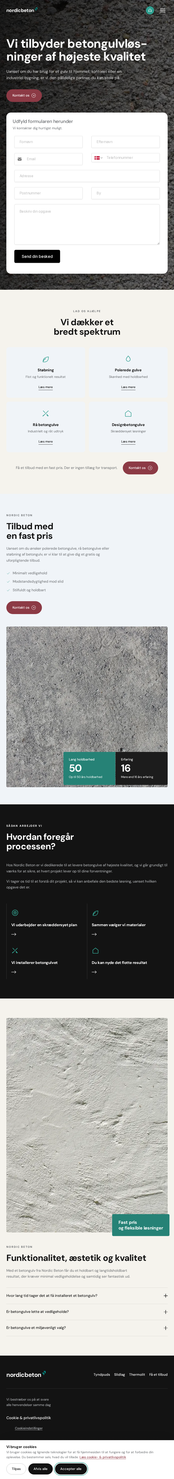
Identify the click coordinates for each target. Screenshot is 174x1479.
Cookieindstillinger (29, 1428)
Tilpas (16, 1469)
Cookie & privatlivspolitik (28, 1417)
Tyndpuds (102, 1374)
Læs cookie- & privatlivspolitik (103, 1457)
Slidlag (119, 1374)
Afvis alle (41, 1469)
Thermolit (137, 1374)
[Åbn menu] (163, 10)
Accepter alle (71, 1469)
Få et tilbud (158, 1374)
